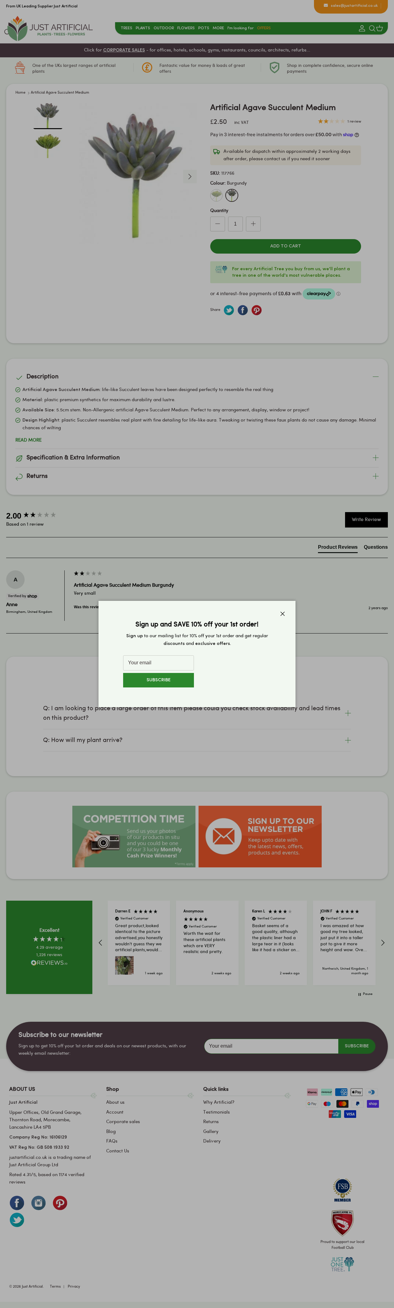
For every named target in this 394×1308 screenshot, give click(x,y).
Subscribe (159, 680)
